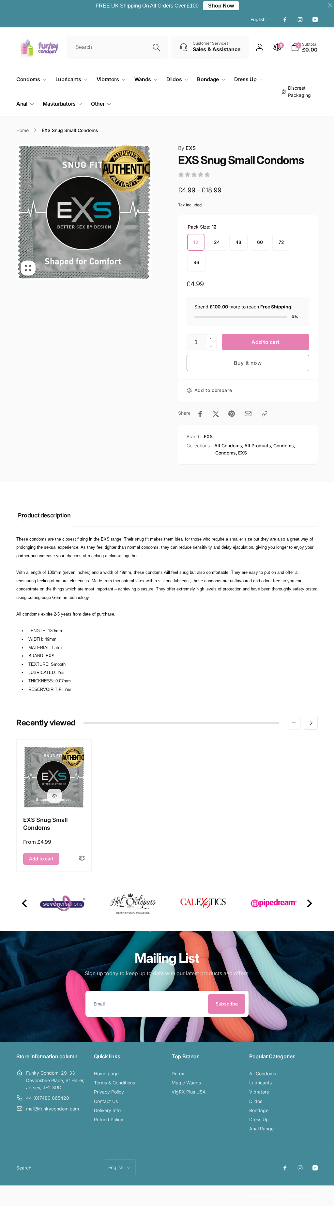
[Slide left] (294, 723)
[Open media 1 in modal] (84, 212)
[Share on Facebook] (200, 413)
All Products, (258, 445)
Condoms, (284, 445)
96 (196, 262)
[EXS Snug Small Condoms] (54, 796)
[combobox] (117, 47)
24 (217, 242)
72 (281, 242)
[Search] (156, 47)
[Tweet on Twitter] (216, 413)
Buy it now (248, 363)
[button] (304, 47)
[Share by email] (248, 413)
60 (260, 242)
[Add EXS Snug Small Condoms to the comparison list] (82, 858)
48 (238, 242)
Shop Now (221, 5)
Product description (44, 515)
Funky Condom (273, 1196)
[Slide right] (311, 723)
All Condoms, (228, 445)
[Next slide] (309, 903)
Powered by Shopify (302, 1196)
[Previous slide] (25, 903)
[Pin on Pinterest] (231, 413)
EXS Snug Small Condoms (45, 823)
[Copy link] (264, 413)
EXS (187, 148)
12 (195, 242)
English (258, 19)
